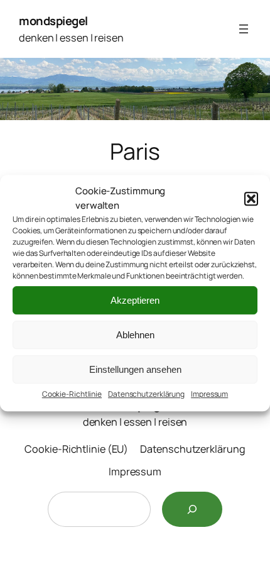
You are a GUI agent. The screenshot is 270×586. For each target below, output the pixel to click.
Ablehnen (135, 334)
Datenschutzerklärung (146, 394)
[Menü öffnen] (243, 28)
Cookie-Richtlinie (72, 394)
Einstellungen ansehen (135, 369)
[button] (251, 198)
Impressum (209, 394)
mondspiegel (53, 21)
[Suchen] (192, 509)
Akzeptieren (135, 300)
